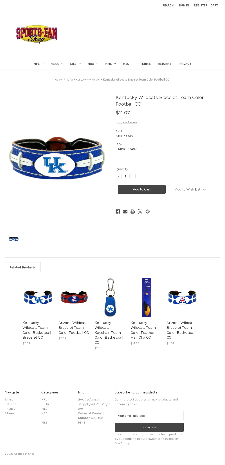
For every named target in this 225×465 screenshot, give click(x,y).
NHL (108, 64)
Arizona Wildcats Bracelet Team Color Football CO (73, 328)
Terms (145, 64)
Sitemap (10, 413)
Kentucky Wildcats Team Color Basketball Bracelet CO (36, 330)
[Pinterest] (147, 211)
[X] (140, 211)
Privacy (185, 64)
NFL (36, 64)
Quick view (38, 293)
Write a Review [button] (127, 122)
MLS (126, 64)
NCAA (55, 64)
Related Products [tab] (22, 267)
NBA (91, 64)
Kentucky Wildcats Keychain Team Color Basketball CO (108, 333)
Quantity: (122, 169)
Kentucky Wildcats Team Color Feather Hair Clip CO (143, 330)
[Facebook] (118, 211)
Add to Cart (38, 301)
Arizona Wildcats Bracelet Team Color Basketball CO (181, 330)
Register (200, 5)
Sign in (183, 5)
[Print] (133, 211)
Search (168, 5)
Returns (165, 64)
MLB (73, 64)
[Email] (125, 211)
